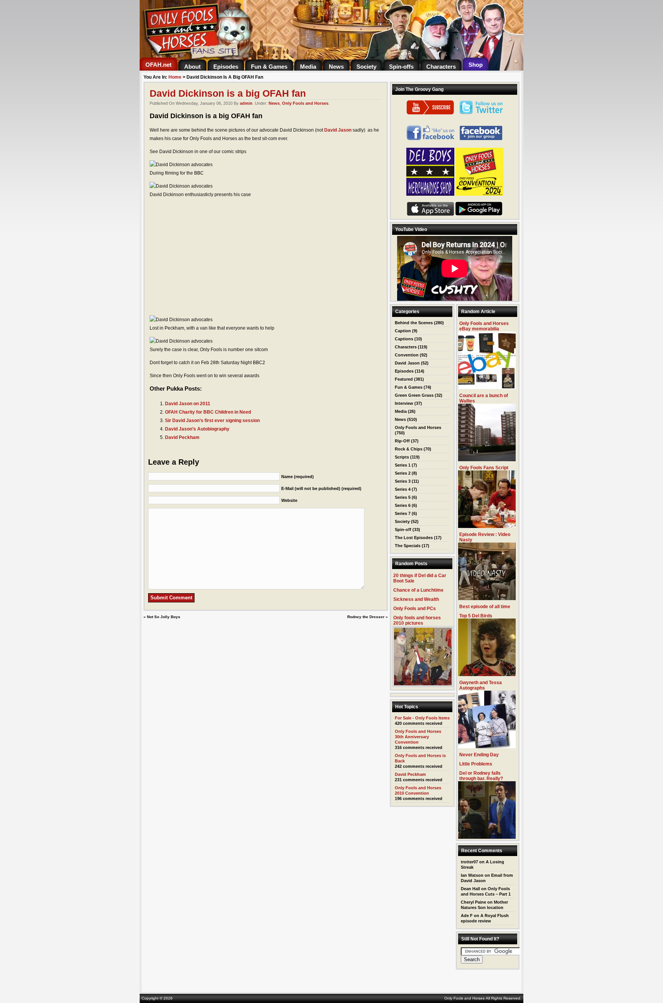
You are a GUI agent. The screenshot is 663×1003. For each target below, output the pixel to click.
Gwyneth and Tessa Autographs (480, 685)
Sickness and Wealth (416, 599)
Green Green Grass (414, 395)
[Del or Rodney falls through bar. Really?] (487, 836)
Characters (406, 347)
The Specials (408, 545)
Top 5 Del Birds (475, 616)
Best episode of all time (484, 606)
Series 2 (403, 473)
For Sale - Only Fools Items (422, 718)
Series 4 (403, 489)
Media (401, 411)
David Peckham (182, 437)
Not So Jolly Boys (163, 617)
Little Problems (475, 764)
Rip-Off (402, 441)
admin (246, 103)
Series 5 (403, 497)
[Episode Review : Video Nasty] (487, 598)
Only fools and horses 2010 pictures (417, 620)
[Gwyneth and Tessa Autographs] (487, 746)
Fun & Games (408, 387)
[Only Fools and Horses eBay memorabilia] (487, 387)
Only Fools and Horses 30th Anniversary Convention (418, 736)
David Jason (337, 130)
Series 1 (403, 465)
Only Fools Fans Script (483, 467)
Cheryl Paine (473, 902)
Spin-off (403, 529)
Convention (407, 355)
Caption (403, 330)
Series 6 (403, 505)
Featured (404, 379)
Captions (404, 339)
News (274, 103)
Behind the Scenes (414, 322)
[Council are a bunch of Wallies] (487, 459)
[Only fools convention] (479, 194)
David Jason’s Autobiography (197, 429)
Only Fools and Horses (305, 103)
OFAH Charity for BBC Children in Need (208, 412)
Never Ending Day (479, 754)
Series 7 (403, 513)
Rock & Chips (408, 449)
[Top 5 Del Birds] (487, 674)
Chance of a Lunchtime (418, 590)
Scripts (402, 457)
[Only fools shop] (430, 194)
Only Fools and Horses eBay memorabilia (484, 326)
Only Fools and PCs (414, 608)
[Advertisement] (266, 257)
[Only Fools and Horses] (236, 55)
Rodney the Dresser (365, 617)
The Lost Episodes (414, 537)
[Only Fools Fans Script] (487, 526)
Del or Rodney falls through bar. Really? (481, 775)
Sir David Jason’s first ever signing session (212, 420)
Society (402, 521)
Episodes (404, 371)
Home (174, 77)
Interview (404, 403)
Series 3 (403, 481)
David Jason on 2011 (187, 403)
